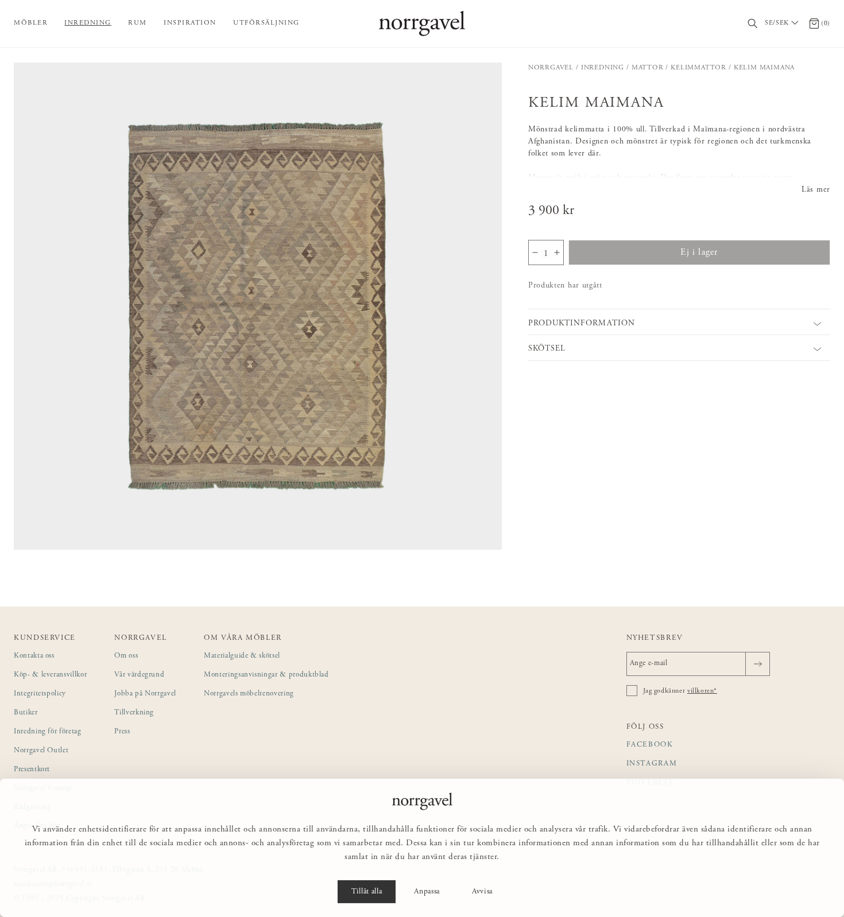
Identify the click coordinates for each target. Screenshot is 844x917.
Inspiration (190, 23)
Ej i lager (699, 252)
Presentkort (32, 770)
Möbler (31, 23)
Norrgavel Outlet (41, 751)
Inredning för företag (48, 732)
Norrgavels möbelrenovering (249, 694)
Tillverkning (134, 713)
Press (122, 732)
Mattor (648, 67)
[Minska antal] (535, 252)
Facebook (649, 745)
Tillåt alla (366, 892)
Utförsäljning (266, 23)
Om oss (126, 656)
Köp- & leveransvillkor (50, 675)
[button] (258, 306)
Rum (137, 23)
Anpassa (427, 892)
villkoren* (702, 690)
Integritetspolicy (40, 694)
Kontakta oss (34, 656)
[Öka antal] (557, 252)
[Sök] (753, 23)
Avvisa (482, 892)
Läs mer (816, 190)
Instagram (651, 764)
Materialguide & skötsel (242, 656)
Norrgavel (551, 67)
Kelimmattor (698, 67)
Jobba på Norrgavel (145, 694)
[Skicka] (757, 664)
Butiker (26, 713)
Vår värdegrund (139, 675)
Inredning (87, 23)
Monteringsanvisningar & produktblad (266, 675)
